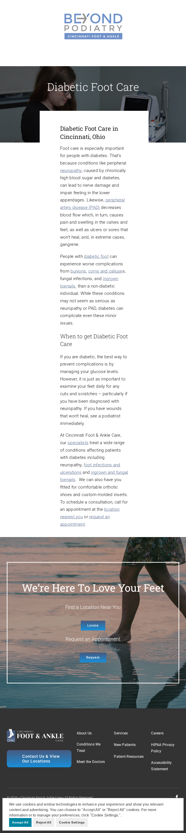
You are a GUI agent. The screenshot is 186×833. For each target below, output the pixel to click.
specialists (78, 442)
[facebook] (177, 797)
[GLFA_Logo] (93, 13)
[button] (123, 815)
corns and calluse (105, 271)
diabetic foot (96, 256)
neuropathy (71, 170)
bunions (78, 271)
